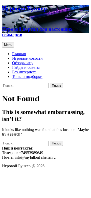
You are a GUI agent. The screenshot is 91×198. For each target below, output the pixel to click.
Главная (19, 54)
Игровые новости (27, 58)
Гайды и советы (26, 67)
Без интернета (24, 72)
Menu (8, 45)
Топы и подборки (27, 76)
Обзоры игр (22, 63)
